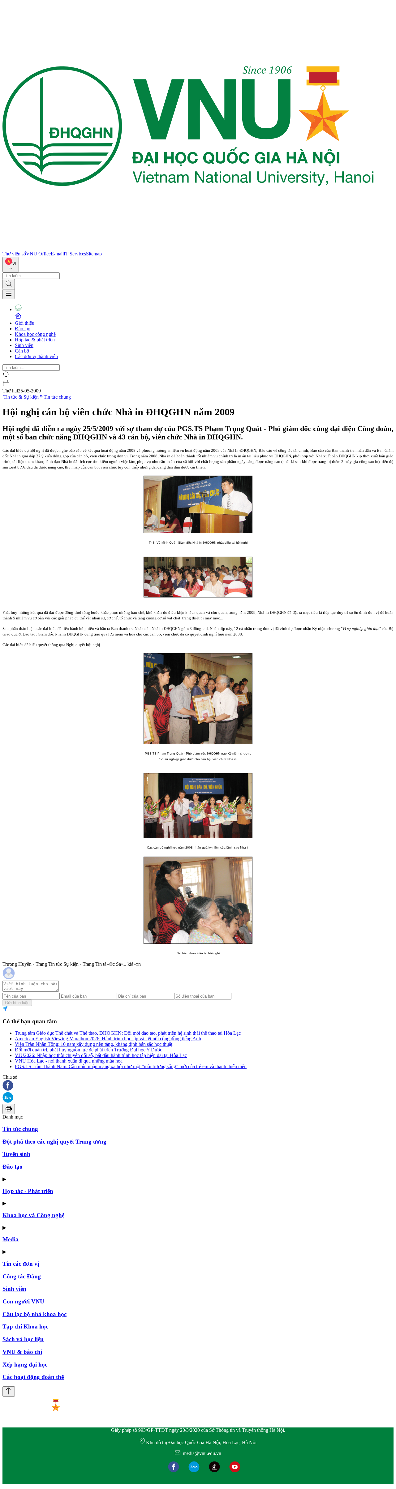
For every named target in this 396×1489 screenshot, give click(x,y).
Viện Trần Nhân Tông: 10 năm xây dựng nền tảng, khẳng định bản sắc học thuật (93, 1044)
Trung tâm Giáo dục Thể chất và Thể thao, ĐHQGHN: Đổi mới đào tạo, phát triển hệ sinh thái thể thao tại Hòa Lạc (128, 1033)
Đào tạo (22, 328)
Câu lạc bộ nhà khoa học (34, 1314)
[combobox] (10, 264)
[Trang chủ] (188, 248)
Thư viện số (14, 253)
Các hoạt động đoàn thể (33, 1377)
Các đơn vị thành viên (36, 356)
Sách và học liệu (23, 1339)
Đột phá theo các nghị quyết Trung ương (54, 1141)
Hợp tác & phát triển (35, 339)
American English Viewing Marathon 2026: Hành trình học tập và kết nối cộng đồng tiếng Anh (108, 1038)
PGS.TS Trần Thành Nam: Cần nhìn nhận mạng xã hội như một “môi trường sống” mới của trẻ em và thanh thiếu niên (131, 1066)
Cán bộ (22, 350)
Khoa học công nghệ (35, 334)
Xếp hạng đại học (24, 1364)
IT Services (75, 253)
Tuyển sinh (16, 1154)
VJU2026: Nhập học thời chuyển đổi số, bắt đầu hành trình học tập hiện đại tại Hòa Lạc (101, 1055)
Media (10, 1239)
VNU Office (38, 253)
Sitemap (94, 253)
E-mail (57, 253)
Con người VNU (23, 1301)
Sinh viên (24, 345)
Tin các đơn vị (20, 1263)
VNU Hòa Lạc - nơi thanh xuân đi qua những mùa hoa (69, 1060)
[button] (198, 1086)
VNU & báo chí (22, 1352)
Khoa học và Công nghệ (33, 1215)
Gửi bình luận (17, 1002)
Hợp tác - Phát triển (27, 1191)
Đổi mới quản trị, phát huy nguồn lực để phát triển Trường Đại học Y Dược (88, 1049)
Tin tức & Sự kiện (21, 397)
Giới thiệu (24, 323)
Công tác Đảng (21, 1276)
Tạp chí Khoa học (25, 1326)
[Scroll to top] (8, 1391)
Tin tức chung (57, 397)
